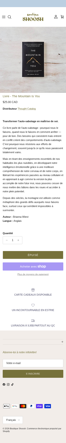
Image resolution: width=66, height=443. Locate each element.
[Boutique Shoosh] (33, 17)
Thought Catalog (27, 108)
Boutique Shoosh (18, 428)
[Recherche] (11, 17)
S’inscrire (33, 374)
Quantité (8, 233)
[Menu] (3, 17)
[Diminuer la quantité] (6, 240)
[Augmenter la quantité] (19, 240)
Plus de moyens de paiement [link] (33, 274)
